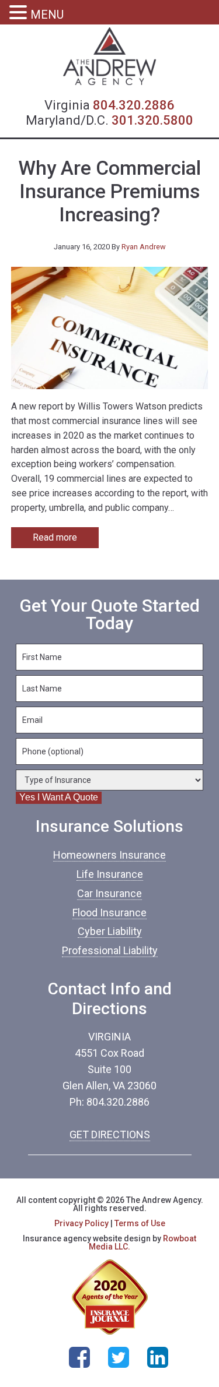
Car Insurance (109, 893)
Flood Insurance (109, 912)
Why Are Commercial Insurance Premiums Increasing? (109, 192)
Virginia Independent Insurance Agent (110, 56)
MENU (47, 15)
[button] (19, 13)
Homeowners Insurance (109, 855)
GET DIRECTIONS (109, 1134)
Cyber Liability (110, 931)
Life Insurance (110, 874)
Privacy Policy (81, 1223)
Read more (55, 537)
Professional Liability (110, 950)
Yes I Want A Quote (58, 797)
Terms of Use (139, 1223)
